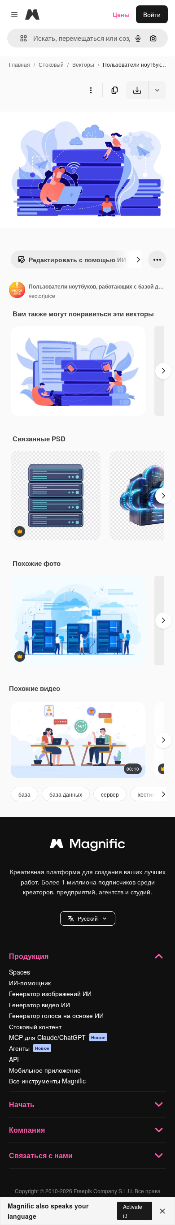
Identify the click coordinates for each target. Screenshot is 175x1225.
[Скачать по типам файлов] (157, 90)
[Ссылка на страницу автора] (17, 291)
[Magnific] (87, 845)
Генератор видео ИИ (39, 1004)
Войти (152, 14)
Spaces (19, 971)
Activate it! (132, 1211)
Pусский (88, 918)
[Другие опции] (91, 90)
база (24, 794)
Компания (27, 1130)
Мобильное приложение (45, 1069)
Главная (19, 64)
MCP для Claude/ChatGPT (57, 1037)
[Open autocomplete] (20, 38)
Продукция (28, 956)
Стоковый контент (35, 1026)
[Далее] (138, 259)
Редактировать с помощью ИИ (77, 259)
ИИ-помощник (30, 982)
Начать (22, 1104)
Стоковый (51, 64)
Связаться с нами (41, 1155)
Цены (121, 14)
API (14, 1059)
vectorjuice (42, 295)
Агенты (29, 1048)
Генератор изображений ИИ (50, 993)
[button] (87, 918)
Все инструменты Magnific (47, 1080)
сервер (110, 794)
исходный (60, 120)
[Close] (162, 1211)
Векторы (83, 64)
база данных (65, 794)
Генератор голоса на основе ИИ (56, 1015)
